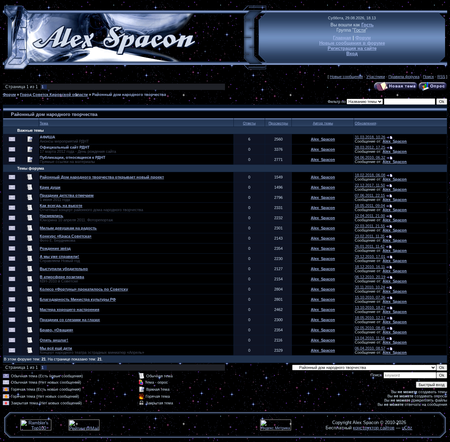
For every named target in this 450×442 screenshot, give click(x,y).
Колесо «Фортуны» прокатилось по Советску (84, 289)
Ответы (249, 123)
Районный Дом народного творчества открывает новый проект (102, 177)
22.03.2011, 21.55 (370, 226)
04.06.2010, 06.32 (370, 157)
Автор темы (323, 123)
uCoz (407, 427)
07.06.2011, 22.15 (370, 195)
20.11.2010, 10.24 (370, 287)
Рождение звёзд (55, 248)
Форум (363, 37)
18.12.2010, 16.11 (370, 267)
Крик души (50, 187)
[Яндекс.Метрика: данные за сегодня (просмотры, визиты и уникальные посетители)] (275, 425)
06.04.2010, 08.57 (370, 348)
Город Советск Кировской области (54, 94)
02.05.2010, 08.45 (370, 328)
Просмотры (278, 123)
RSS (441, 76)
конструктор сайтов (373, 427)
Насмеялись (51, 216)
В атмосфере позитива (62, 277)
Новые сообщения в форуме (352, 43)
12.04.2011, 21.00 (370, 216)
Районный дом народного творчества (129, 94)
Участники (375, 76)
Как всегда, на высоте (61, 205)
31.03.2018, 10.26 (370, 137)
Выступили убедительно (64, 269)
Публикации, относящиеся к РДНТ (72, 157)
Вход (352, 53)
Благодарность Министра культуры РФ (78, 299)
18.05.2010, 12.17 (370, 318)
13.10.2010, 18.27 (370, 307)
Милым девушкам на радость (68, 228)
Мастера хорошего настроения (69, 309)
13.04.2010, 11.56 (370, 338)
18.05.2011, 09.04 (370, 205)
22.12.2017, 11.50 (370, 185)
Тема (44, 123)
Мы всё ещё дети (56, 348)
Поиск (428, 76)
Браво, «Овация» (56, 330)
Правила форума (403, 76)
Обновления (365, 123)
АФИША (47, 137)
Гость (367, 24)
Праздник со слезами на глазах (70, 320)
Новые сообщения (346, 76)
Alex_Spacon (323, 139)
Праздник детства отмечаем (67, 195)
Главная (342, 37)
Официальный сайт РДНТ (65, 147)
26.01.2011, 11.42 (370, 246)
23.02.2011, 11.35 (370, 236)
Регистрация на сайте (352, 48)
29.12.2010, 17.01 (370, 256)
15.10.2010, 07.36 (370, 297)
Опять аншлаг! (54, 340)
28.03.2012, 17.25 (370, 147)
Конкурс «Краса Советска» (65, 236)
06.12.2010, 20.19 (370, 277)
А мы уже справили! (59, 256)
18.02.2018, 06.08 (370, 175)
